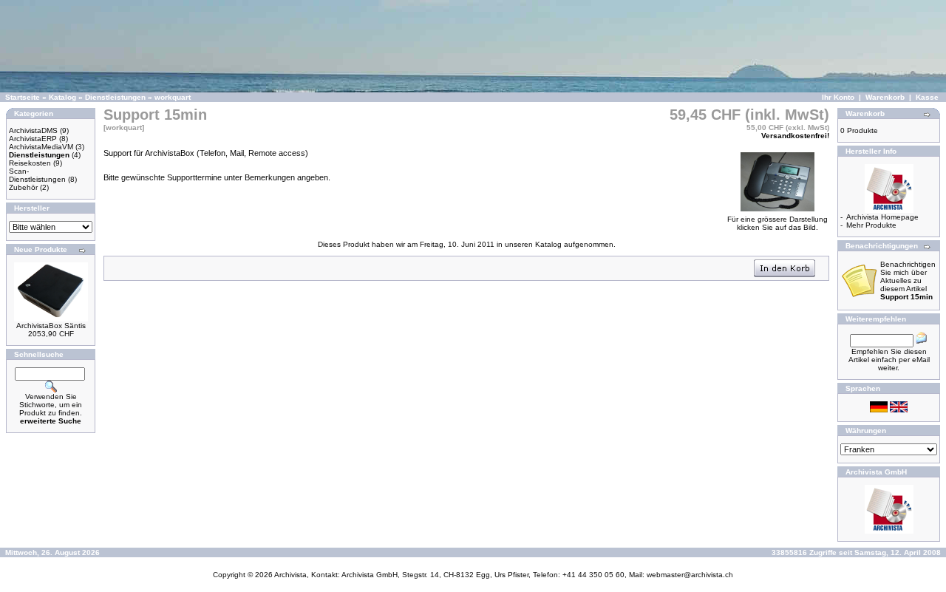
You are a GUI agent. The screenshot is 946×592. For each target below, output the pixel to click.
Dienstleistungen (115, 97)
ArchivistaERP (33, 139)
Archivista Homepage (882, 217)
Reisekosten (30, 163)
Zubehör (23, 187)
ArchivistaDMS (33, 130)
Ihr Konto (838, 97)
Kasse (927, 97)
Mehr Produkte (871, 225)
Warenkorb (885, 97)
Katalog (62, 97)
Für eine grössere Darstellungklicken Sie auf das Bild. (777, 223)
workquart (172, 97)
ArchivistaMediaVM (41, 147)
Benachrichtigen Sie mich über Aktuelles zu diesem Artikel (908, 280)
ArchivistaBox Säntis (51, 325)
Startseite (22, 97)
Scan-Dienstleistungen (37, 175)
